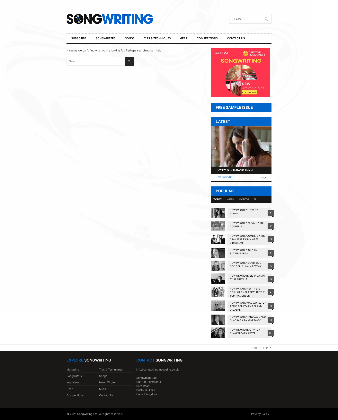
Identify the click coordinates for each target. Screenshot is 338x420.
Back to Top (260, 347)
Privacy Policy (260, 414)
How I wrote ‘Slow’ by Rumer (235, 169)
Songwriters (74, 376)
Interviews (73, 382)
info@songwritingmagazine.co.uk (157, 369)
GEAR (183, 38)
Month (244, 199)
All (256, 199)
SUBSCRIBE (78, 38)
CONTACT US (236, 38)
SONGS (130, 38)
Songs (103, 376)
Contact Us (106, 395)
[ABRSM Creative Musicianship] (240, 96)
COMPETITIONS (207, 38)
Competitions (75, 395)
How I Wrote (224, 177)
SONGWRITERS (106, 38)
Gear (70, 388)
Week (230, 199)
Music (103, 388)
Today (217, 199)
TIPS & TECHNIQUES (157, 38)
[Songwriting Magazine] (133, 19)
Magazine (73, 369)
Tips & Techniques (111, 369)
